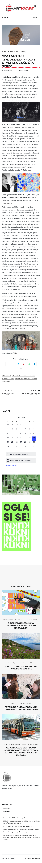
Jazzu (9, 77)
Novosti (22, 52)
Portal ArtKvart (7, 71)
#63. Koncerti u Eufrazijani (26, 376)
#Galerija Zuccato (8, 379)
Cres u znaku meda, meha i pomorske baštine (21, 667)
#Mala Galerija (20, 379)
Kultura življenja (9, 744)
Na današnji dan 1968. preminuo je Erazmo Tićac (18, 826)
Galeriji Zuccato (7, 203)
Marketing (6, 811)
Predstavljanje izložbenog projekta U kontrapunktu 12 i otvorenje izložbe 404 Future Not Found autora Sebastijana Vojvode (21, 837)
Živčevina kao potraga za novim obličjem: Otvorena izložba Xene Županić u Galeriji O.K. (21, 822)
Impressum (6, 808)
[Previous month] (6, 418)
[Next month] (35, 418)
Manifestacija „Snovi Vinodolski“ (8, 393)
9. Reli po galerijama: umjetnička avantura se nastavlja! (21, 625)
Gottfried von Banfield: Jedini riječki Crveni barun (31, 393)
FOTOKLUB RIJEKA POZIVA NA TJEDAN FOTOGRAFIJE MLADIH (21, 708)
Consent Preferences (32, 859)
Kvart (9, 663)
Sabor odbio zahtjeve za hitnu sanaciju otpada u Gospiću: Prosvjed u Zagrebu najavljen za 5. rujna (21, 831)
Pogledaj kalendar (11, 465)
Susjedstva (18, 620)
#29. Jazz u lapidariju (9, 376)
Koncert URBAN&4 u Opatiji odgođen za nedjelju (18, 818)
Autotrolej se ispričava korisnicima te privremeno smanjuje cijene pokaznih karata (21, 751)
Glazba (4, 52)
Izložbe (10, 52)
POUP (15, 353)
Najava (16, 52)
